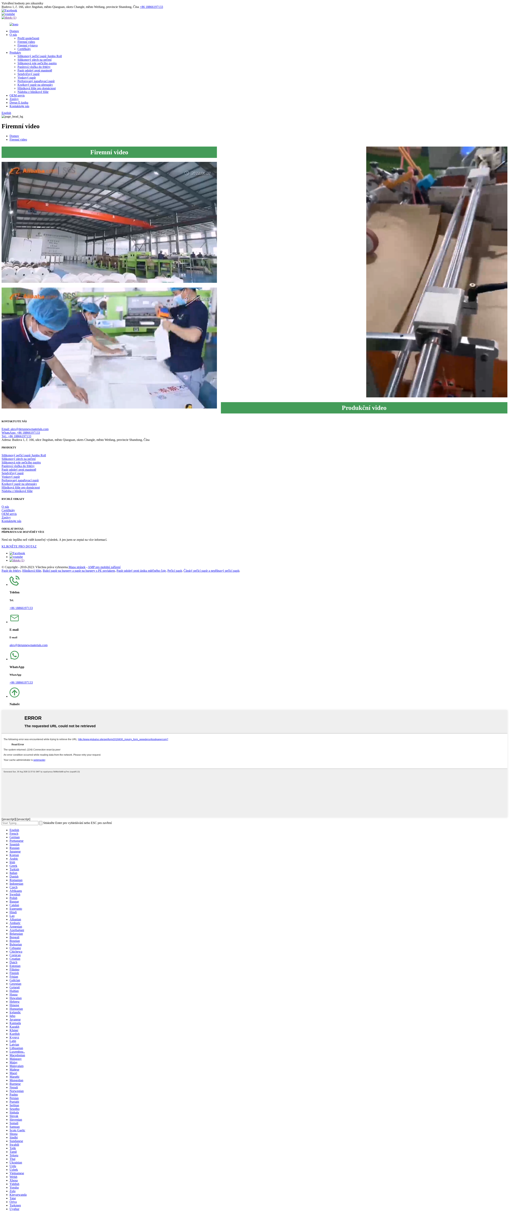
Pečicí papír (174, 570)
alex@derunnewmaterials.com (29, 645)
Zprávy (14, 99)
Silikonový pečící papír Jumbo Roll (39, 56)
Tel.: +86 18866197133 (16, 436)
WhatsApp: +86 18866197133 (21, 432)
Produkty (15, 52)
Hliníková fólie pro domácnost (36, 88)
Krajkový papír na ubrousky (35, 84)
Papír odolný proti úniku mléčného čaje (141, 570)
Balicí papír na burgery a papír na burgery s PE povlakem (79, 570)
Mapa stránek (77, 567)
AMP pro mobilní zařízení (104, 567)
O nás (13, 34)
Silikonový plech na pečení (34, 59)
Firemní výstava (27, 45)
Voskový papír (26, 77)
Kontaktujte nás (19, 106)
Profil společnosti (28, 38)
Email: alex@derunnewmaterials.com (25, 429)
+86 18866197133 (151, 7)
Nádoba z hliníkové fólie (33, 92)
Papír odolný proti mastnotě (34, 70)
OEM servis (17, 95)
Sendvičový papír (28, 74)
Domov (14, 31)
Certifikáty (24, 49)
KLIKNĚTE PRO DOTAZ (19, 546)
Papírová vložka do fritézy (34, 67)
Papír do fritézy (11, 570)
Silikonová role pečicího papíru (37, 63)
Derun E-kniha (19, 102)
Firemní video (26, 41)
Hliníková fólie (31, 570)
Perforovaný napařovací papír (36, 81)
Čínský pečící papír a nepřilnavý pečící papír (211, 570)
